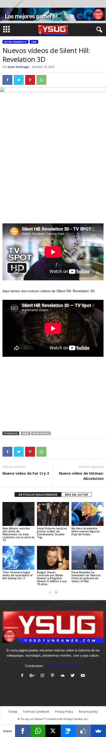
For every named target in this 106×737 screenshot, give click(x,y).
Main (25, 433)
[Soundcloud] (64, 676)
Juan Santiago (18, 67)
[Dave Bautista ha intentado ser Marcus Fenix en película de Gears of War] (87, 558)
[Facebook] (23, 676)
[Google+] (33, 676)
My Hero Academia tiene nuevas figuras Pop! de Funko (85, 531)
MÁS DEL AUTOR (76, 494)
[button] (98, 29)
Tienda (12, 711)
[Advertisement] (53, 187)
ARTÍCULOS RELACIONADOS (37, 494)
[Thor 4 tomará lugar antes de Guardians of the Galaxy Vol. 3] (18, 558)
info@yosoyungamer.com (63, 666)
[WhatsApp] (37, 731)
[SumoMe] (98, 731)
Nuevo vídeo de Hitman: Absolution (81, 476)
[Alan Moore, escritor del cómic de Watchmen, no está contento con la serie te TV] (18, 514)
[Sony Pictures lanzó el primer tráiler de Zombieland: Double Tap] (53, 514)
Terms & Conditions (36, 711)
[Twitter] (74, 676)
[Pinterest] (54, 676)
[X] (52, 731)
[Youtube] (83, 676)
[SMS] (68, 731)
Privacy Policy (64, 711)
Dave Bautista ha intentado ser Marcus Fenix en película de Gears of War (86, 576)
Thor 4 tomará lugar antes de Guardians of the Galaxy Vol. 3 (17, 575)
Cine (33, 41)
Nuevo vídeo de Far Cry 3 (25, 473)
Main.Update (41, 433)
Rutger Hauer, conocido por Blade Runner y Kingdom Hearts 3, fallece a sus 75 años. (52, 578)
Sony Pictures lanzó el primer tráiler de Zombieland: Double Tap (52, 532)
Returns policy (88, 711)
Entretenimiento (15, 41)
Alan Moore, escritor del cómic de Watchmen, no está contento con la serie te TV (18, 534)
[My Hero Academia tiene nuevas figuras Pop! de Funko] (87, 514)
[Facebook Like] (83, 731)
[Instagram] (43, 676)
